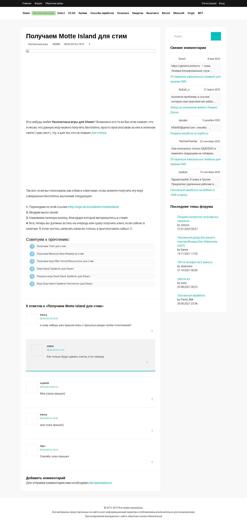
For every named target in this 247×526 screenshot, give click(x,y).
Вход (222, 3)
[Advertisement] (90, 164)
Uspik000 (44, 383)
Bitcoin (166, 13)
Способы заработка (102, 13)
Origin (191, 13)
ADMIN (50, 346)
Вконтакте (152, 13)
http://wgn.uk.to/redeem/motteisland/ (93, 207)
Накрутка (137, 13)
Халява (83, 13)
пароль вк (183, 278)
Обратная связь (54, 3)
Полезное (123, 13)
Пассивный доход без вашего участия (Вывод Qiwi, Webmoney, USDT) (197, 241)
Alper (42, 446)
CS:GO (71, 13)
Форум (38, 3)
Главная (26, 3)
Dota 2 (61, 13)
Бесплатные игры (43, 13)
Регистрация (209, 3)
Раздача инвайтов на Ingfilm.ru (189, 133)
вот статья (99, 133)
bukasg (43, 315)
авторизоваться (100, 483)
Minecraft (178, 13)
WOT (200, 13)
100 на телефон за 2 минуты (195, 262)
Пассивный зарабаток (191, 295)
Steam (26, 13)
